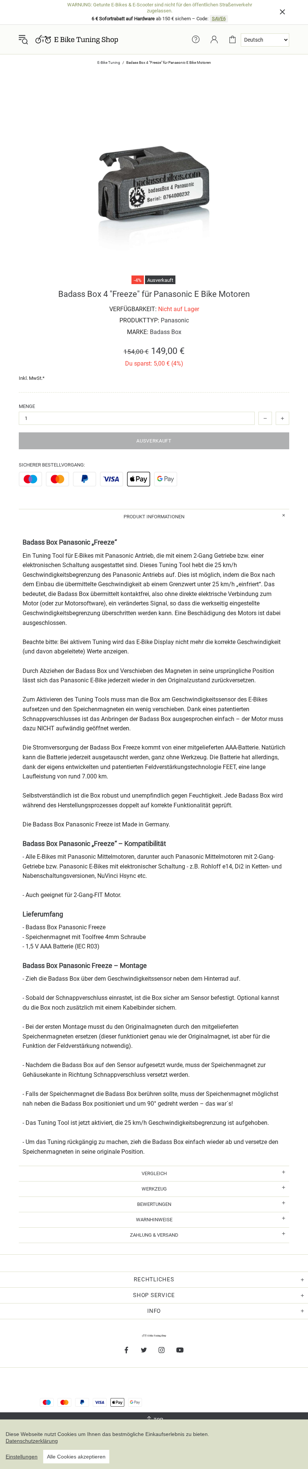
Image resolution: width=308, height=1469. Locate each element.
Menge (27, 406)
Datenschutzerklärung (32, 1441)
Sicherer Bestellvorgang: (52, 465)
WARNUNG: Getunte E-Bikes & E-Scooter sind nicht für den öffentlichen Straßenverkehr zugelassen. (159, 8)
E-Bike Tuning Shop (76, 39)
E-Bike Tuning (108, 62)
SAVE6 (219, 18)
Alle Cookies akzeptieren (76, 1457)
